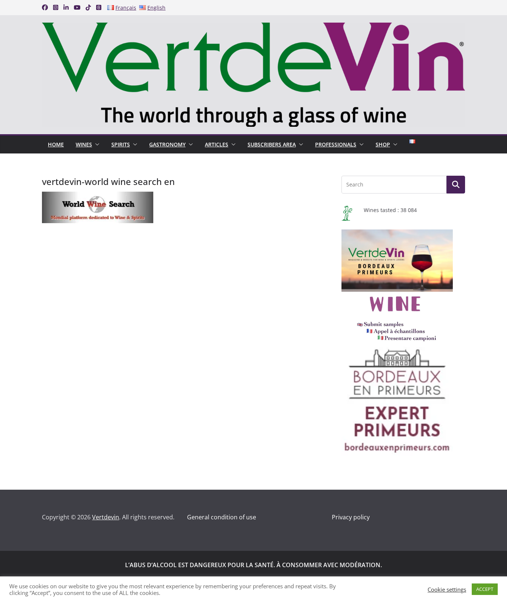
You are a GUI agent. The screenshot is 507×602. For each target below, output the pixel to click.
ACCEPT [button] (484, 589)
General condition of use (221, 517)
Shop (383, 144)
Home (56, 144)
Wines (84, 144)
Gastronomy (167, 144)
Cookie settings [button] (447, 589)
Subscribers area (272, 144)
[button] (95, 144)
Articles (216, 144)
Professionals (335, 144)
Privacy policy (351, 517)
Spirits (120, 144)
